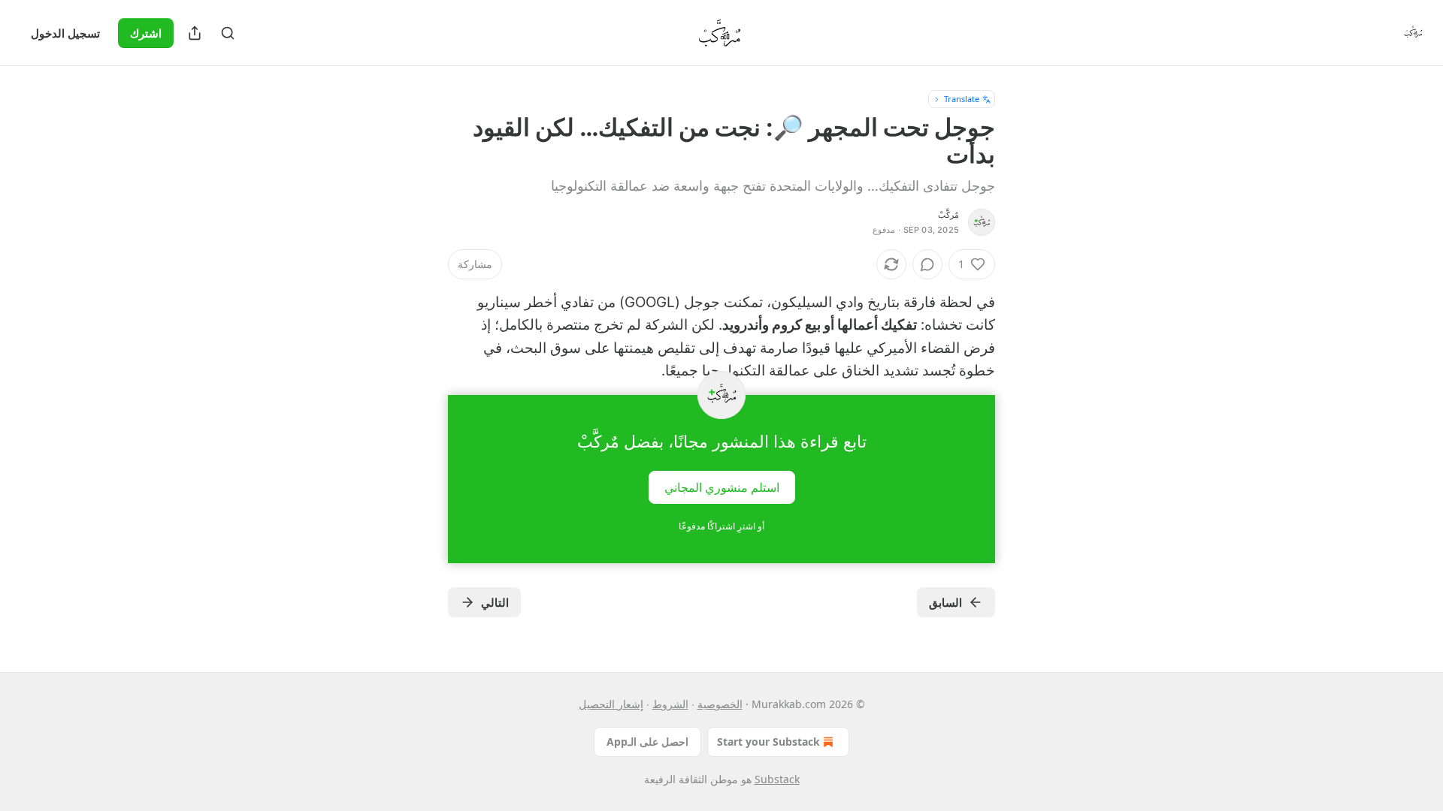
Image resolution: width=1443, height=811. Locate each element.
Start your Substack (768, 741)
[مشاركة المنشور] (195, 33)
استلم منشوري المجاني (721, 486)
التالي (495, 602)
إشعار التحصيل (611, 704)
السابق (945, 602)
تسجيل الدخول (65, 33)
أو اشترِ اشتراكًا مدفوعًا (721, 526)
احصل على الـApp (647, 741)
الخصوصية (720, 704)
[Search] (228, 33)
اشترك (146, 33)
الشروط (670, 704)
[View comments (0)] (927, 264)
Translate (961, 98)
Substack (777, 779)
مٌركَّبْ (948, 215)
